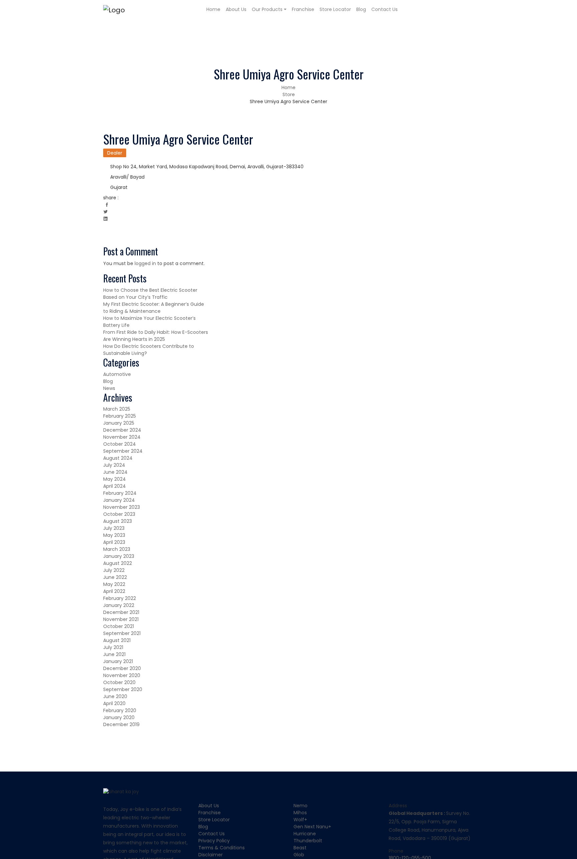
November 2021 (121, 619)
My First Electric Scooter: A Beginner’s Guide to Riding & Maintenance (153, 307)
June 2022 (115, 577)
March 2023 (116, 549)
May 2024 (114, 479)
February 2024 (120, 493)
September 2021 (122, 633)
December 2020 (122, 668)
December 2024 (122, 430)
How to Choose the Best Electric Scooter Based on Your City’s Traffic (150, 293)
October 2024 (119, 444)
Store (288, 94)
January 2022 (118, 605)
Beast (300, 847)
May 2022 (114, 584)
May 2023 (114, 535)
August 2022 (117, 563)
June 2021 (114, 654)
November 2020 (121, 675)
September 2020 (122, 689)
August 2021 (117, 640)
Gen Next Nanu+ (312, 826)
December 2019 (121, 724)
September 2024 (123, 451)
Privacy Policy (214, 840)
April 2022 (114, 591)
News (109, 388)
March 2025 (116, 409)
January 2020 (119, 717)
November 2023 (121, 507)
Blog (361, 9)
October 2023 (119, 514)
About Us (236, 9)
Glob (299, 854)
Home (213, 9)
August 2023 (117, 521)
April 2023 (114, 542)
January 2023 (118, 556)
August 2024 (118, 458)
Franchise (303, 9)
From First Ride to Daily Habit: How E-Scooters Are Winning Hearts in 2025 (155, 336)
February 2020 (119, 710)
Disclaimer (210, 854)
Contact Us (384, 9)
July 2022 (114, 570)
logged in (145, 263)
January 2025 (118, 423)
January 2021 (118, 661)
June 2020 (115, 696)
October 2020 (119, 682)
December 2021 (121, 612)
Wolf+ (300, 819)
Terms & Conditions (221, 847)
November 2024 (122, 437)
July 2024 (114, 465)
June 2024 (115, 472)
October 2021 (118, 626)
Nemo (301, 805)
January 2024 (119, 500)
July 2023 (114, 528)
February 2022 (119, 598)
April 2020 (114, 703)
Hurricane (305, 833)
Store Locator (335, 9)
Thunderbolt (308, 840)
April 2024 (114, 486)
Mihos (300, 812)
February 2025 (119, 416)
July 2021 (113, 647)
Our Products (267, 9)
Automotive (117, 374)
